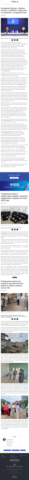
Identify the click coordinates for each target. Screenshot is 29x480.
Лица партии (12, 455)
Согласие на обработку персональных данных (14, 473)
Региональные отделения (23, 455)
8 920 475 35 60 (14, 460)
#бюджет (14, 277)
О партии (2, 455)
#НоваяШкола (23, 450)
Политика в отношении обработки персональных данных (14, 472)
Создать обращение (14, 177)
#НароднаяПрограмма (16, 450)
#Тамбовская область (7, 450)
